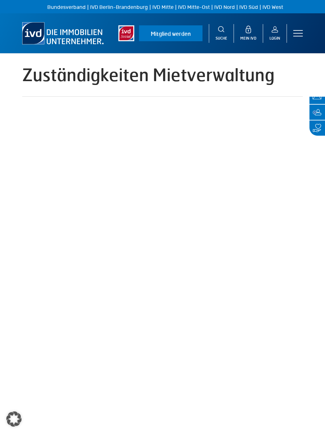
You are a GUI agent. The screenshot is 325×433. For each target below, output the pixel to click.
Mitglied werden (171, 33)
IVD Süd (248, 7)
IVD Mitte (163, 7)
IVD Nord (224, 7)
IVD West (272, 7)
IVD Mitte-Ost (194, 7)
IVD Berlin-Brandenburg (119, 7)
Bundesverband (66, 7)
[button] (298, 33)
